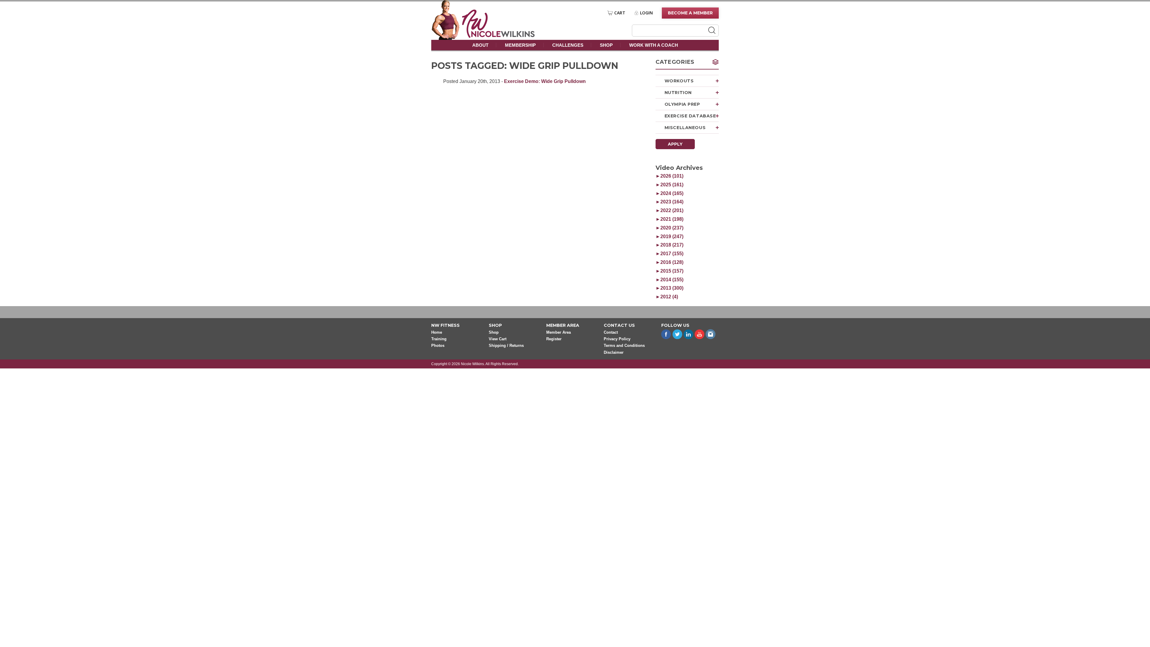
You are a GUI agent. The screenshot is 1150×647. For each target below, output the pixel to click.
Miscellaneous (685, 128)
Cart (619, 12)
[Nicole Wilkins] (498, 36)
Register (554, 339)
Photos (437, 345)
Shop (606, 45)
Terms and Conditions (624, 345)
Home (436, 332)
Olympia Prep (682, 104)
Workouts (679, 81)
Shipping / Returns (506, 345)
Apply (675, 144)
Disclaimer (614, 352)
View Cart (497, 339)
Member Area (558, 332)
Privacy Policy (617, 339)
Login (646, 12)
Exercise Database (690, 116)
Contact (611, 332)
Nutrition (678, 92)
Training (439, 339)
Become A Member (690, 13)
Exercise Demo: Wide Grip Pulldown (545, 81)
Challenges (567, 45)
